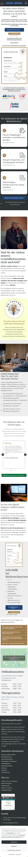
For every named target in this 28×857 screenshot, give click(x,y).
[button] (26, 3)
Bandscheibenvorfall (8, 754)
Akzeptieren (14, 842)
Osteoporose (5, 772)
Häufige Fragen (6, 790)
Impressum (18, 854)
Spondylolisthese (7, 759)
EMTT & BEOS (6, 697)
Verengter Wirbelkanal (9, 761)
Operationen (5, 785)
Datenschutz (11, 854)
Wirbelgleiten (6, 763)
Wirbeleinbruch (6, 757)
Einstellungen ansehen (14, 850)
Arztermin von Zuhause (9, 781)
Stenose (4, 768)
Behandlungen (6, 783)
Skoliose (4, 770)
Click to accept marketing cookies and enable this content (14, 658)
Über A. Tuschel (6, 788)
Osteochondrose (6, 766)
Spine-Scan (5, 699)
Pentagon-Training (17, 697)
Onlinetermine (7, 678)
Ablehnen (14, 846)
